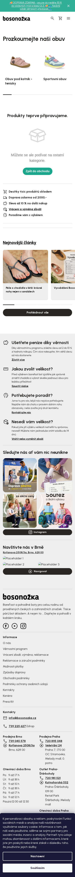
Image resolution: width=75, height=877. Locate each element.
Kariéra (7, 695)
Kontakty (8, 690)
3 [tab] (24, 94)
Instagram (40, 532)
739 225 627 (17, 726)
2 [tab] (16, 94)
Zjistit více (18, 359)
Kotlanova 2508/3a (22, 745)
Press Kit (8, 701)
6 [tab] (50, 94)
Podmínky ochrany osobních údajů (25, 684)
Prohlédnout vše (38, 312)
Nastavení (37, 856)
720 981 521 (53, 778)
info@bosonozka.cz (22, 718)
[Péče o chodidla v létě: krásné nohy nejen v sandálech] (25, 266)
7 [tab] (59, 94)
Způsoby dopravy (14, 672)
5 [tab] (42, 94)
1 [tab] (7, 94)
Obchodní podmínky (16, 678)
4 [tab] (33, 94)
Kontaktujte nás (21, 412)
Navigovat (40, 571)
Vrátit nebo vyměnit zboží (27, 438)
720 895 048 (53, 741)
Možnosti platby (13, 666)
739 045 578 (17, 741)
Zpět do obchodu (38, 171)
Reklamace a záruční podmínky (24, 660)
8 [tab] (68, 94)
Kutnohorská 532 (56, 782)
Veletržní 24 (53, 745)
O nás (7, 643)
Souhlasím (37, 868)
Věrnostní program (15, 649)
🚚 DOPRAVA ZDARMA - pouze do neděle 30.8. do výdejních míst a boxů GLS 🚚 (35, 4)
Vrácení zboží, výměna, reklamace (26, 654)
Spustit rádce (20, 386)
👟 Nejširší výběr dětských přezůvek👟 (40, 7)
